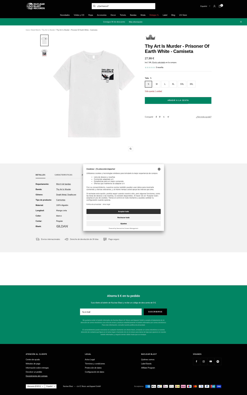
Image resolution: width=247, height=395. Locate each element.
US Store (183, 15)
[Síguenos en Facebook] (196, 361)
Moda (143, 15)
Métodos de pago (33, 364)
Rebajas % (154, 15)
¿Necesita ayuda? (203, 117)
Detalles (40, 175)
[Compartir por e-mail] (168, 117)
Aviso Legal (90, 359)
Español (203, 6)
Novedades (65, 15)
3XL (191, 84)
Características (63, 175)
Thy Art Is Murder (48, 30)
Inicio (28, 30)
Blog (173, 15)
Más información (135, 22)
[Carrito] (220, 6)
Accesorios (102, 15)
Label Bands (146, 364)
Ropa (90, 15)
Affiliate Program (148, 368)
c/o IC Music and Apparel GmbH (89, 386)
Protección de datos (93, 368)
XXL (182, 84)
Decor (113, 15)
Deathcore (71, 195)
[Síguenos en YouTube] (210, 361)
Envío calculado (158, 62)
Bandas (133, 15)
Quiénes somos (148, 359)
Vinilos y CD (79, 15)
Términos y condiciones (95, 364)
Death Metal (61, 195)
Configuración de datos (94, 372)
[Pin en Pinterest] (159, 117)
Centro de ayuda (33, 359)
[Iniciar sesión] (214, 6)
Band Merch (35, 30)
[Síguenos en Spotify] (217, 361)
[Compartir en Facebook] (156, 117)
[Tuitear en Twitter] (164, 117)
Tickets (123, 15)
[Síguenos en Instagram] (203, 361)
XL (173, 84)
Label (165, 15)
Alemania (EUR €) (34, 386)
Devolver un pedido (34, 372)
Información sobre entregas (37, 368)
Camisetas (60, 200)
